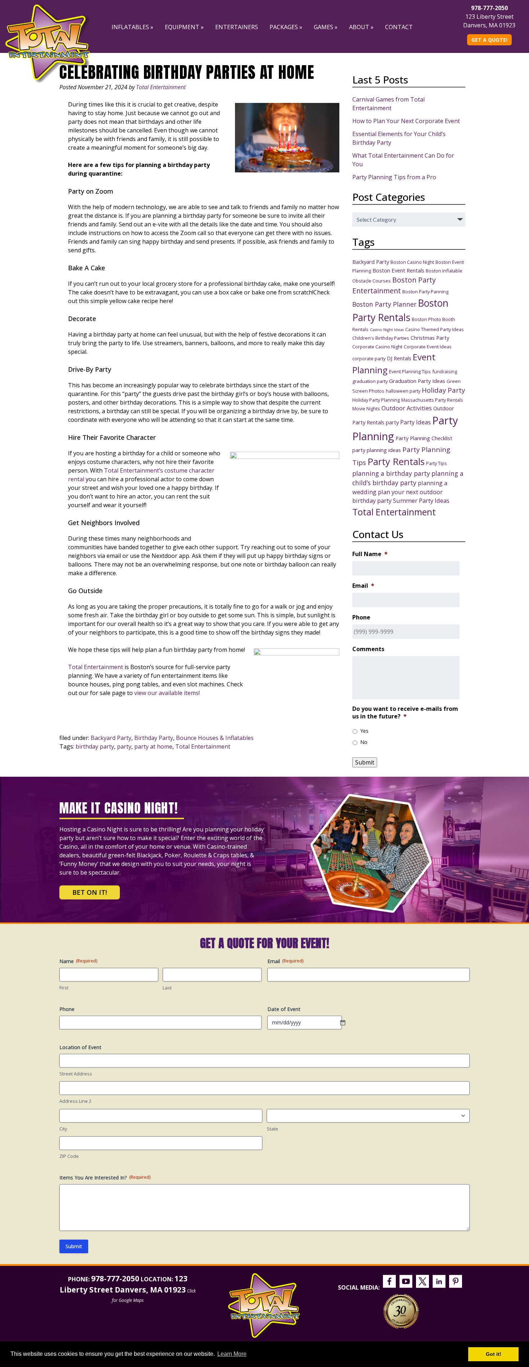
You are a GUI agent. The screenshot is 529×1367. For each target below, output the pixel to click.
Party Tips (436, 463)
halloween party (403, 391)
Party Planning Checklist (423, 438)
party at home (153, 746)
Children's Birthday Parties (380, 338)
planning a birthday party (391, 473)
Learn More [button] (232, 1354)
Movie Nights (366, 408)
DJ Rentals (399, 358)
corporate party (368, 358)
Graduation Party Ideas (417, 380)
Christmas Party (430, 337)
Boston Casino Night (412, 262)
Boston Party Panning (425, 291)
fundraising (444, 371)
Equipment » (184, 27)
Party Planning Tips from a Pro (394, 177)
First (63, 987)
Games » (326, 27)
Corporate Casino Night (377, 346)
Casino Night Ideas (387, 329)
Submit (364, 762)
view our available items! (167, 693)
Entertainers (236, 27)
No (363, 742)
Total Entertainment (161, 87)
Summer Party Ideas (421, 500)
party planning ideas (376, 450)
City (63, 1128)
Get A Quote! (489, 39)
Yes (364, 730)
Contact (399, 27)
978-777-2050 (489, 8)
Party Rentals (396, 461)
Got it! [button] (493, 1354)
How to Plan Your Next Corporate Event (406, 121)
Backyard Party (111, 738)
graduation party (370, 381)
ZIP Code (69, 1156)
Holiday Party (443, 389)
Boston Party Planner (384, 304)
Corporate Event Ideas (428, 346)
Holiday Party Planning (376, 400)
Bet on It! (89, 892)
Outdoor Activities (406, 408)
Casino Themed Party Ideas (434, 329)
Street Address (75, 1073)
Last (167, 987)
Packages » (286, 27)
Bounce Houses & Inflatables (215, 738)
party (124, 746)
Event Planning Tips (410, 371)
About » (361, 27)
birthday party (95, 746)
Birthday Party (153, 738)
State (272, 1128)
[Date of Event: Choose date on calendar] (346, 1022)
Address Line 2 (75, 1101)
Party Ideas (415, 422)
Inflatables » (132, 27)
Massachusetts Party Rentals (432, 400)
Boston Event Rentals (398, 270)
